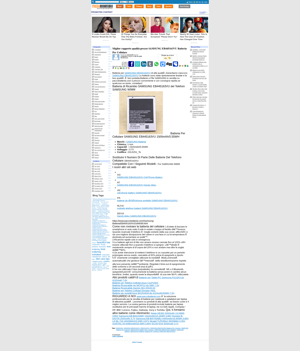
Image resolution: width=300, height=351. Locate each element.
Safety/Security (98, 126)
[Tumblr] (150, 66)
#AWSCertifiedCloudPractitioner (100, 232)
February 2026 (98, 178)
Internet (96, 106)
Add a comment (117, 336)
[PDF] (129, 68)
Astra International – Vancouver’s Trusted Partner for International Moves (199, 114)
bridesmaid (105, 255)
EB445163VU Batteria (137, 331)
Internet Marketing (99, 109)
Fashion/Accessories (100, 82)
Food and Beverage (99, 86)
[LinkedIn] (144, 66)
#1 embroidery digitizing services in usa (100, 216)
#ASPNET (95, 219)
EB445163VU (145, 328)
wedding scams (97, 261)
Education (97, 74)
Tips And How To (99, 150)
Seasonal (96, 133)
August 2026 (98, 164)
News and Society (99, 119)
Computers (97, 67)
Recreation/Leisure (99, 123)
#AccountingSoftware (98, 236)
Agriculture (97, 49)
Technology (97, 147)
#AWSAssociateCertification (99, 226)
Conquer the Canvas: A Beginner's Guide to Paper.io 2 (199, 107)
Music (158, 6)
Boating (96, 59)
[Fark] (113, 68)
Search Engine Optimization (98, 129)
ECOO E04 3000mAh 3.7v (165, 323)
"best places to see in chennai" (100, 202)
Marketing (97, 114)
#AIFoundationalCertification (102, 218)
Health (96, 94)
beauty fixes (96, 244)
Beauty (96, 57)
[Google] (185, 66)
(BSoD (94, 242)
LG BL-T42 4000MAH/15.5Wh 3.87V (130, 321)
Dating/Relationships (100, 72)
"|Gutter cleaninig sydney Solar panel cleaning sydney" (99, 209)
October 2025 (98, 188)
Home (190, 2)
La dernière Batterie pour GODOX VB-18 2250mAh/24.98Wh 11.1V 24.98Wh (200, 65)
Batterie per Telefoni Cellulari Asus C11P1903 (135, 283)
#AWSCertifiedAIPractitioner (99, 230)
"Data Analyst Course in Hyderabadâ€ (98, 201)
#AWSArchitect (96, 223)
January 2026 (98, 181)
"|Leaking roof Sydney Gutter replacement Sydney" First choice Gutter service (101, 212)
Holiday (96, 99)
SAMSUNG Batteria (136, 142)
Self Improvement (99, 135)
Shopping (97, 140)
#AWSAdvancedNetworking (99, 222)
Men (95, 116)
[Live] (180, 66)
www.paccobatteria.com (149, 296)
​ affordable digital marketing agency (99, 263)
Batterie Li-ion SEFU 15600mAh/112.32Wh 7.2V (198, 72)
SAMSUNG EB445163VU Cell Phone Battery (140, 177)
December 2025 (98, 183)
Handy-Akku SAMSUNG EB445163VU (136, 216)
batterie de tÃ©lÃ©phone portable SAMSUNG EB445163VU (147, 200)
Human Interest (98, 104)
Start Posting (184, 6)
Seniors (96, 138)
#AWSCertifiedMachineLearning (101, 234)
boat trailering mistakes (98, 252)
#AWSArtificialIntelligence (99, 225)
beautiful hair (103, 242)
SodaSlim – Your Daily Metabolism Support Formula (199, 51)
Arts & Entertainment (100, 52)
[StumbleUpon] (188, 66)
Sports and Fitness (99, 145)
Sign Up (198, 2)
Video (129, 6)
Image (149, 6)
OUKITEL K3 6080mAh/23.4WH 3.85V (131, 323)
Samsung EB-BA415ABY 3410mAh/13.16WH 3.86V (145, 316)
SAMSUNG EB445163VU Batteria (165, 330)
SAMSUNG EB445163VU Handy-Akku (136, 185)
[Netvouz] (124, 68)
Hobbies (96, 96)
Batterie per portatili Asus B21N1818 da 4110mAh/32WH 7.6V (143, 293)
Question (169, 6)
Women (96, 157)
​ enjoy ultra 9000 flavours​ (100, 266)
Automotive (97, 54)
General (96, 89)
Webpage (139, 6)
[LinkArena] (118, 68)
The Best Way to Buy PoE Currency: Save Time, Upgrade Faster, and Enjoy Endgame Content (200, 91)
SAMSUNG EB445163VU (138, 73)
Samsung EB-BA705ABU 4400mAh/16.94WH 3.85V (162, 318)
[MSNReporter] (183, 66)
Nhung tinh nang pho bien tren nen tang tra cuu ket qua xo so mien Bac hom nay (199, 99)
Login (205, 2)
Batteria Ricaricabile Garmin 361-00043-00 (133, 288)
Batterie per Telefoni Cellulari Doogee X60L (134, 290)
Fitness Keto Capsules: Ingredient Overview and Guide (199, 78)
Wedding (96, 155)
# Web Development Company (100, 214)
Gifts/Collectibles (99, 91)
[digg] (169, 66)
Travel (96, 152)
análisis (94, 263)
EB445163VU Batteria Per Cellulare (142, 330)
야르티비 (99, 270)
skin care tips (103, 259)
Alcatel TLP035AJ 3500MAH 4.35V (167, 321)
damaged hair (96, 257)
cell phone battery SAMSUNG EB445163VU (139, 193)
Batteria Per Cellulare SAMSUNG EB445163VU (160, 331)
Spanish (96, 143)
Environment (98, 77)
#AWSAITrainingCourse (98, 220)
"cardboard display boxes (99, 204)
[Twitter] (138, 66)
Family (96, 79)
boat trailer (102, 247)
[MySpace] (176, 66)
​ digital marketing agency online (99, 265)
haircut (104, 257)
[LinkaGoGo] (121, 68)
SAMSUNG (119, 328)
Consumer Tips (98, 69)
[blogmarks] (116, 68)
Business (96, 62)
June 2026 (97, 169)
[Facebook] (131, 66)
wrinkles (106, 261)
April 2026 (97, 174)
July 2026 (97, 166)
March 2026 (97, 176)
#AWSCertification (97, 227)
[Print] (126, 68)
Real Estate (97, 121)
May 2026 (97, 171)
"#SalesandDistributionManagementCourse (104, 199)
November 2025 (99, 186)
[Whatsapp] (157, 66)
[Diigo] (163, 66)
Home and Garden (99, 101)
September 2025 (99, 191)
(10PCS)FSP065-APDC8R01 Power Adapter (99, 239)
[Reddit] (125, 66)
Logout (139, 342)
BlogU (120, 6)
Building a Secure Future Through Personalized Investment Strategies (199, 57)
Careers (96, 64)
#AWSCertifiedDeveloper (99, 233)
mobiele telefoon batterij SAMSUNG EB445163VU (142, 208)
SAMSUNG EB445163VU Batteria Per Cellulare (165, 328)
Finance (96, 84)
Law (95, 111)
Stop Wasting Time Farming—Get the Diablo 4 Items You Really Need (199, 84)
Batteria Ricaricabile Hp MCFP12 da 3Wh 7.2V (135, 285)
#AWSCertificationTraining (99, 229)
